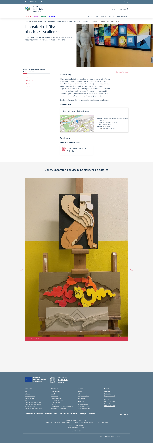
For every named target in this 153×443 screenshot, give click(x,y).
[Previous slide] (21, 270)
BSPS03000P (82, 428)
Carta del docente (30, 396)
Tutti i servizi (81, 398)
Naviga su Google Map (109, 128)
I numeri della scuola (57, 398)
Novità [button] (43, 16)
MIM (26, 392)
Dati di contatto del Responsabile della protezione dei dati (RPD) (62, 407)
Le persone (54, 396)
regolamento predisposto (99, 100)
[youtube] (127, 9)
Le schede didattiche (84, 409)
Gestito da (29, 83)
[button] (36, 70)
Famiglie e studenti (83, 396)
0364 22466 (106, 126)
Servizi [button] (36, 16)
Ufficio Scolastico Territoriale (33, 404)
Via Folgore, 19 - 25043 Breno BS (79, 421)
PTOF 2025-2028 (122, 16)
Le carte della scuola (57, 400)
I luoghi (53, 394)
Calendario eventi (109, 396)
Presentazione (55, 392)
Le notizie (107, 392)
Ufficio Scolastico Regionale (33, 402)
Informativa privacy (51, 414)
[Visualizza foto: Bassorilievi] (76, 259)
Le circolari (107, 394)
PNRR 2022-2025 (101, 16)
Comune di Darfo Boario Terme (33, 409)
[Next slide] (131, 270)
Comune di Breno (30, 406)
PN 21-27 (90, 16)
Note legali (83, 414)
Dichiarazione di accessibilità (68, 414)
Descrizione (29, 77)
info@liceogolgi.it (107, 124)
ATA (79, 394)
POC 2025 (111, 16)
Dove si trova (29, 80)
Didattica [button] (52, 16)
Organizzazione (55, 402)
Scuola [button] (28, 16)
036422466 (53, 422)
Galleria (28, 87)
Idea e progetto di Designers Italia (110, 436)
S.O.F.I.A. (27, 394)
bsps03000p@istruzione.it (67, 422)
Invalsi (26, 400)
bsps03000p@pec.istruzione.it (101, 422)
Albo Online (92, 414)
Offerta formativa (83, 404)
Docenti (80, 392)
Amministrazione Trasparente (34, 414)
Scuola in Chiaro (29, 398)
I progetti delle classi (84, 406)
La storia (53, 404)
